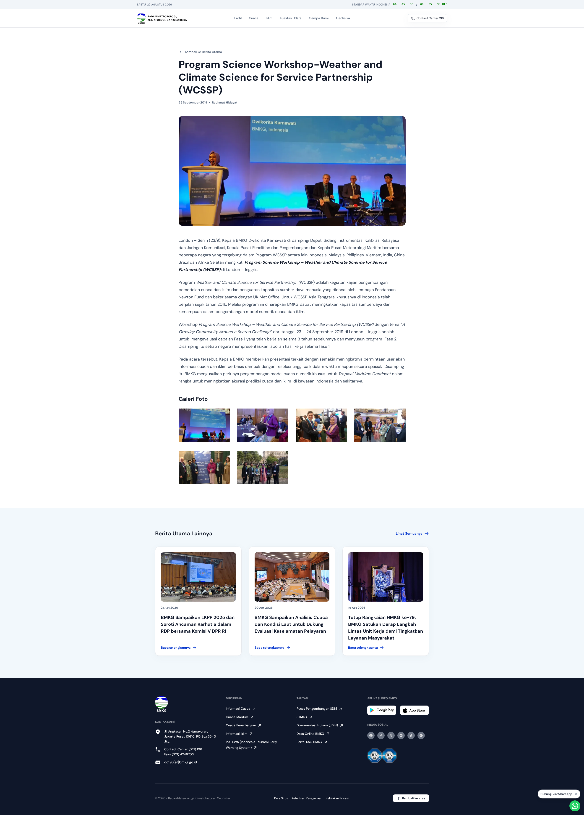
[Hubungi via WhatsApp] (574, 805)
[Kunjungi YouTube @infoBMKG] (371, 735)
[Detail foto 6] (262, 467)
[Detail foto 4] (380, 425)
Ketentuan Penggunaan (307, 798)
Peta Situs (281, 798)
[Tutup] (576, 792)
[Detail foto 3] (321, 425)
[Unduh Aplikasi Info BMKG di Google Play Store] (381, 710)
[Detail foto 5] (204, 467)
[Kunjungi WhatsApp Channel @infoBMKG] (421, 735)
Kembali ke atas (413, 798)
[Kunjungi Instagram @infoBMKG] (401, 735)
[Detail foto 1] (204, 425)
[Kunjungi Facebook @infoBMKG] (381, 735)
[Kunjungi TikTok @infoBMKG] (411, 735)
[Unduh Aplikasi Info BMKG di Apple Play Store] (414, 710)
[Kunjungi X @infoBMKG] (391, 735)
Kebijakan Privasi (337, 798)
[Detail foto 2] (262, 425)
